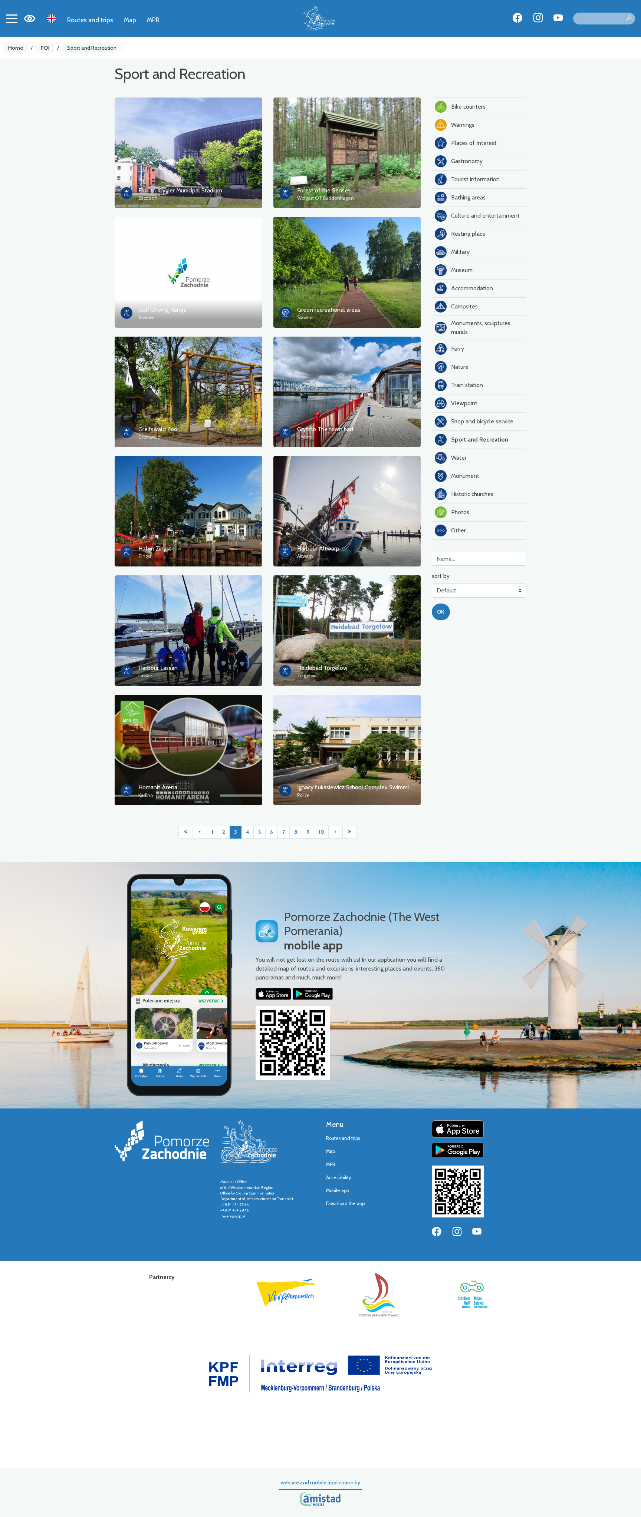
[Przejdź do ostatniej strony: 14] (349, 832)
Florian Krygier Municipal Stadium (180, 190)
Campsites (464, 306)
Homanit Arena (157, 787)
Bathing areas (468, 197)
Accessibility (338, 1177)
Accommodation (472, 288)
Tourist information (475, 179)
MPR (153, 20)
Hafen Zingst (154, 548)
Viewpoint (464, 403)
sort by (441, 575)
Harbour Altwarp (318, 548)
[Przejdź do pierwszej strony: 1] (185, 832)
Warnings (462, 124)
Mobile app (337, 1190)
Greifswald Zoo (157, 429)
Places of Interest (474, 142)
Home (15, 47)
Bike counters (468, 106)
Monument (465, 475)
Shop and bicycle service (482, 421)
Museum (462, 270)
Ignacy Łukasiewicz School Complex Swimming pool (362, 787)
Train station (467, 385)
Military (460, 251)
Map (130, 20)
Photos (460, 512)
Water (459, 457)
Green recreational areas (328, 309)
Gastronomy (467, 161)
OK (440, 611)
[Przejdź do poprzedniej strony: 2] (200, 832)
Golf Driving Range (162, 309)
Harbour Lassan (158, 667)
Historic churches (472, 494)
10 (321, 832)
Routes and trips (90, 20)
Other (458, 530)
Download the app (345, 1203)
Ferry (457, 348)
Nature (460, 366)
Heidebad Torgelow (322, 667)
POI (45, 47)
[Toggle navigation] (12, 18)
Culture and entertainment (485, 215)
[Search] (629, 18)
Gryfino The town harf (325, 429)
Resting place (468, 233)
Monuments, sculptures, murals (481, 328)
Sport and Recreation (91, 47)
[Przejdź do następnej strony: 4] (335, 832)
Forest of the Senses (324, 190)
